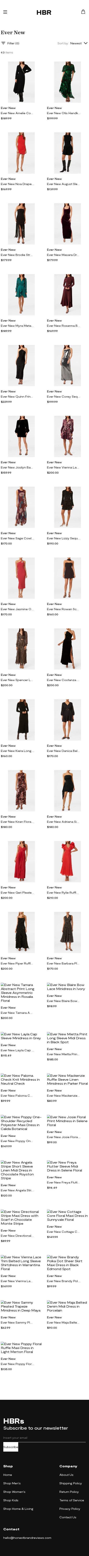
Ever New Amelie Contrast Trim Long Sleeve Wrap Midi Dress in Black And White (17, 113)
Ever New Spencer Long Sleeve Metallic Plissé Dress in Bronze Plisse (17, 680)
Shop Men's (12, 1483)
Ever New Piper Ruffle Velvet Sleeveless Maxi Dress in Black (17, 963)
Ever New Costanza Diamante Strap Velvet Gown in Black (63, 680)
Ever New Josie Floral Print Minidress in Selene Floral (63, 1137)
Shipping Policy (70, 1483)
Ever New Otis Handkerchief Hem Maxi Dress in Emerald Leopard (63, 113)
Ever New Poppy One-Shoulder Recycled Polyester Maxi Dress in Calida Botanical (17, 1141)
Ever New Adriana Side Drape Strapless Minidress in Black (63, 821)
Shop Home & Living (18, 1508)
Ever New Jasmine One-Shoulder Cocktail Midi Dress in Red (17, 609)
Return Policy (69, 1491)
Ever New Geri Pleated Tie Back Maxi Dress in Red (17, 892)
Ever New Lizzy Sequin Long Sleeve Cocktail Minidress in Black (63, 538)
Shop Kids (10, 1500)
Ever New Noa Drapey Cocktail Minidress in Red (17, 184)
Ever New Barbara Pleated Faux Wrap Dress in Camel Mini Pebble (63, 963)
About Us (66, 1474)
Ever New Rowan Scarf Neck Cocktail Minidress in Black (63, 609)
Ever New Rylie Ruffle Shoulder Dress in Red (63, 892)
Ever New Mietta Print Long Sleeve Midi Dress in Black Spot (63, 1054)
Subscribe (10, 1447)
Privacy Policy (69, 1508)
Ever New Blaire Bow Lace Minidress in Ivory (63, 1001)
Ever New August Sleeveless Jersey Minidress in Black (63, 184)
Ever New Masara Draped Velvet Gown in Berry (63, 255)
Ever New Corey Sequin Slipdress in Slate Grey (63, 396)
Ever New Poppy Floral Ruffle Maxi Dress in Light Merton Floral (17, 1364)
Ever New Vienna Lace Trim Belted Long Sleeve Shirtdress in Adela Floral (63, 467)
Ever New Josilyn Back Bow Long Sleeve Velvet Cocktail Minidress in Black (17, 467)
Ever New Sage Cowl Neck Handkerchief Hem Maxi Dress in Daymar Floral (17, 538)
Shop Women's (14, 1491)
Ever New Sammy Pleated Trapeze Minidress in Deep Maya (17, 1322)
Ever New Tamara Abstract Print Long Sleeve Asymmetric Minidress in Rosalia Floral (17, 1012)
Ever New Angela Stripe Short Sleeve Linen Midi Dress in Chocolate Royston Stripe (17, 1190)
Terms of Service (71, 1500)
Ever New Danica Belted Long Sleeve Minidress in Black (63, 751)
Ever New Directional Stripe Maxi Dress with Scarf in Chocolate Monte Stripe (17, 1235)
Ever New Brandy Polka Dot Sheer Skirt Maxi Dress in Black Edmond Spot (63, 1281)
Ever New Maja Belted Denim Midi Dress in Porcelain (63, 1322)
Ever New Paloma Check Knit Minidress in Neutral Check (17, 1095)
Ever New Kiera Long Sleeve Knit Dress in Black (17, 751)
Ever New (8, 108)
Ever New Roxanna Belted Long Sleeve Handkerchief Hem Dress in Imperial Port (63, 325)
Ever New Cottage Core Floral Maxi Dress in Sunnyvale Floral (63, 1231)
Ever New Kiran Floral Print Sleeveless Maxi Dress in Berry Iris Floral (17, 821)
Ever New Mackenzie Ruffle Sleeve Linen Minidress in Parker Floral (63, 1095)
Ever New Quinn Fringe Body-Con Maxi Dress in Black (17, 396)
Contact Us (67, 1517)
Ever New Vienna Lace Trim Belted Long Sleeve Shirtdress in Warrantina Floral (17, 1281)
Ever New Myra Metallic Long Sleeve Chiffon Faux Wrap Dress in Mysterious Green (17, 325)
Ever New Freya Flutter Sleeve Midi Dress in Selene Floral (63, 1182)
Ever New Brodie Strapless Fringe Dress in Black (17, 255)
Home (7, 1474)
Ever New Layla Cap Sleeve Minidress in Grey (17, 1050)
